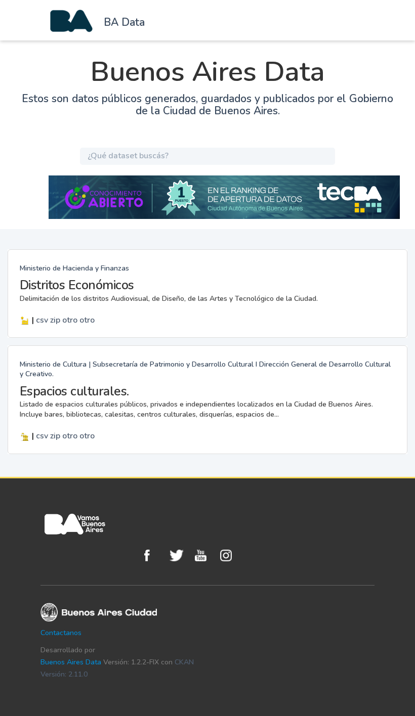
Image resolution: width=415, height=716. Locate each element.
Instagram (230, 555)
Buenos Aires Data (70, 662)
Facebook (154, 555)
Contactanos (60, 633)
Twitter (180, 555)
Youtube (205, 555)
